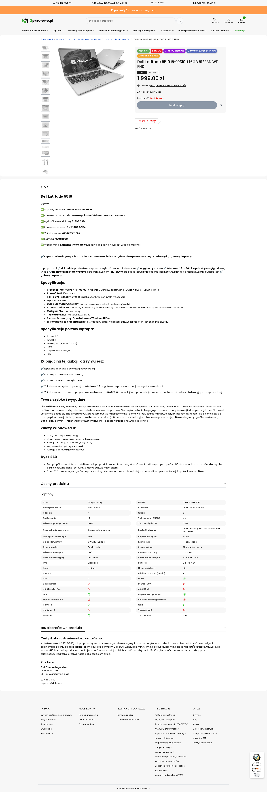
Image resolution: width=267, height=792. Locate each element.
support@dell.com (51, 683)
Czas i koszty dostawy (128, 719)
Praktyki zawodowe (202, 742)
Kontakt (196, 724)
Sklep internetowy (132, 788)
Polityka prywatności (165, 714)
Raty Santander (48, 719)
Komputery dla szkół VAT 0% (169, 775)
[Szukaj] (179, 20)
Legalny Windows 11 (164, 752)
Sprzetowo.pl (47, 39)
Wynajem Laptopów (165, 719)
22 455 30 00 (48, 679)
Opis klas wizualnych (203, 728)
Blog (195, 719)
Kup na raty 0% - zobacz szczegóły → (133, 10)
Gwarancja (46, 728)
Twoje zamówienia (88, 714)
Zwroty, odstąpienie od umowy (56, 714)
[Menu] (262, 754)
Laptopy (60, 39)
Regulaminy (47, 724)
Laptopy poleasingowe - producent (84, 39)
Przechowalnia (86, 724)
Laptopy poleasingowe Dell (117, 39)
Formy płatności (125, 714)
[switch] (257, 775)
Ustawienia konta (87, 719)
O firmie (197, 714)
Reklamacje (47, 733)
